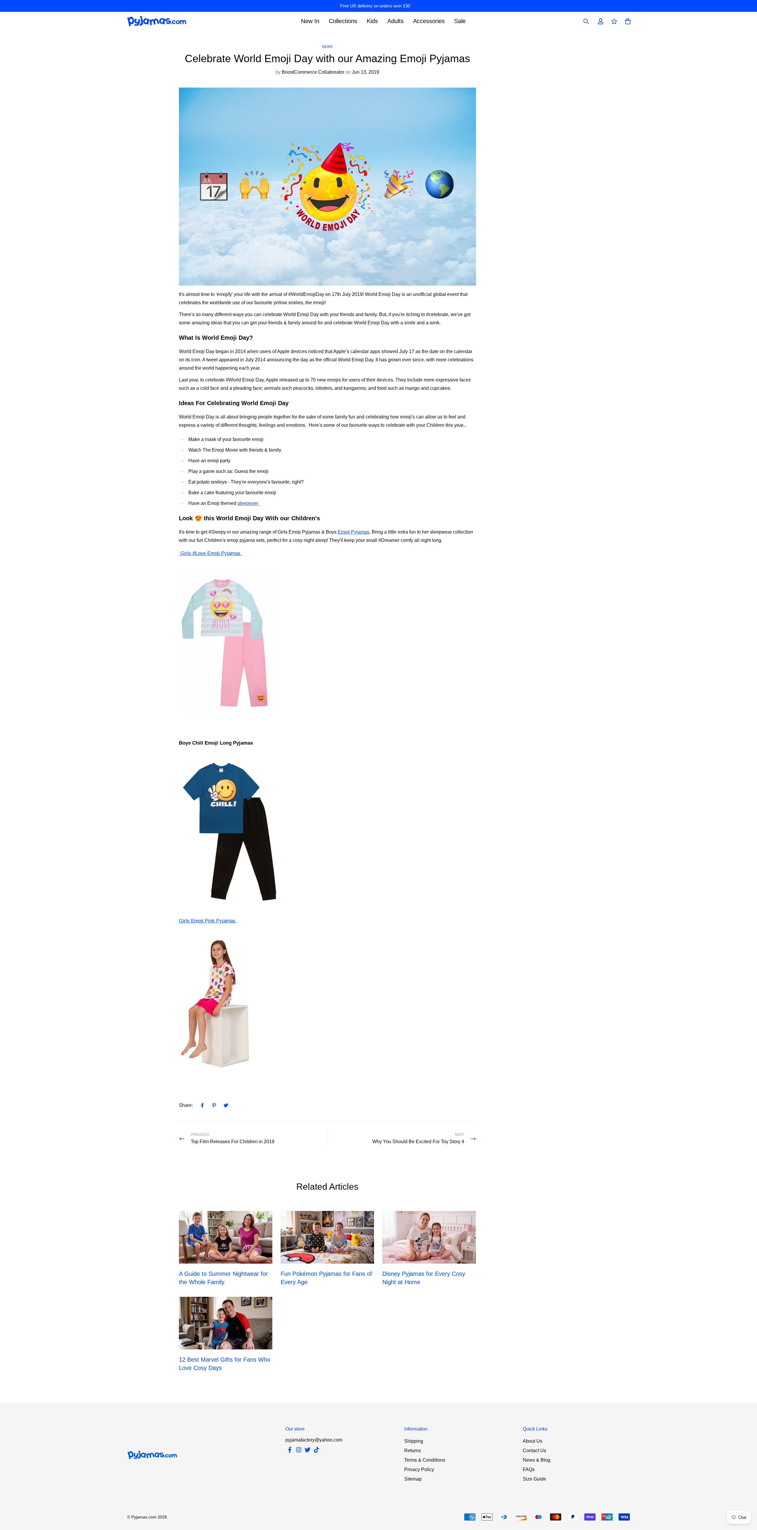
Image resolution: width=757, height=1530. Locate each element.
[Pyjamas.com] (156, 21)
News (327, 47)
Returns (412, 1450)
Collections (343, 21)
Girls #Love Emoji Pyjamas (210, 553)
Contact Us (534, 1450)
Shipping (413, 1441)
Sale (460, 21)
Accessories (429, 21)
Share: (186, 1105)
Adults (395, 21)
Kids (372, 21)
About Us (532, 1441)
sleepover (248, 503)
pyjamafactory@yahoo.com (313, 1439)
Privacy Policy (419, 1469)
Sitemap (413, 1478)
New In (310, 21)
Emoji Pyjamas (353, 531)
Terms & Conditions (424, 1460)
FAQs (529, 1469)
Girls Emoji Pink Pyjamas (208, 921)
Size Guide (534, 1478)
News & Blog (536, 1460)
